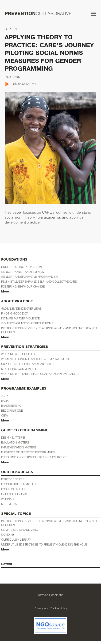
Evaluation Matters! (15, 442)
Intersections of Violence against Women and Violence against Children (49, 330)
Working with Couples (18, 354)
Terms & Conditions (50, 595)
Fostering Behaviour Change (23, 286)
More (5, 291)
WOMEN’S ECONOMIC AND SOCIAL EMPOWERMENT (35, 359)
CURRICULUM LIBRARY (16, 539)
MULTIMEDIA (9, 504)
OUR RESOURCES (17, 472)
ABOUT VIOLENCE (17, 301)
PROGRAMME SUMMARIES (18, 484)
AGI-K (4, 396)
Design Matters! (13, 437)
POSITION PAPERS (13, 489)
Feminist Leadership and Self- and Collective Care (39, 281)
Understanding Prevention (21, 267)
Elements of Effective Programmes (28, 452)
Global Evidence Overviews (21, 308)
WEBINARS (8, 499)
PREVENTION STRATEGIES (24, 347)
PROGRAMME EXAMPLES (23, 388)
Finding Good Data (14, 313)
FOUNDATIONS (14, 259)
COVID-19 (7, 534)
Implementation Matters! (19, 447)
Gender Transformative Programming (29, 276)
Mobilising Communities (19, 369)
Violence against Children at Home (27, 323)
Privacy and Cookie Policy (50, 608)
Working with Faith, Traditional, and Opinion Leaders (40, 373)
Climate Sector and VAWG (19, 529)
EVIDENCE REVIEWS (14, 494)
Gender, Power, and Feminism (23, 271)
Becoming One (12, 410)
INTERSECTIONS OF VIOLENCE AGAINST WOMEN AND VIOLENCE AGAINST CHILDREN (49, 523)
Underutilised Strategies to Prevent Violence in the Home (44, 544)
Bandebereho (11, 405)
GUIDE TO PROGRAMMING (25, 430)
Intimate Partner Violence (20, 318)
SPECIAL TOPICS (16, 514)
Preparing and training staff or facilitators (34, 457)
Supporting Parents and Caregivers (28, 364)
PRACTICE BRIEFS (12, 479)
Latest (6, 564)
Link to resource (24, 84)
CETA (4, 415)
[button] (93, 13)
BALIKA (5, 400)
